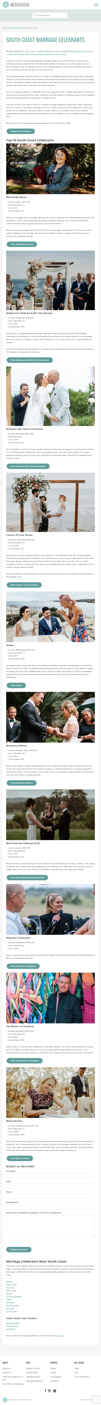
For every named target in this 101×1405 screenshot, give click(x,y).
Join (76, 1372)
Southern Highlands (44, 51)
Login (77, 1368)
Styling (53, 1372)
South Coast (32, 27)
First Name (10, 1171)
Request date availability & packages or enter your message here (33, 1213)
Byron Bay (88, 51)
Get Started (59, 1335)
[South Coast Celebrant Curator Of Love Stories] (50, 531)
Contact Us (7, 1372)
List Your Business (82, 1376)
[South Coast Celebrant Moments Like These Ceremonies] (50, 425)
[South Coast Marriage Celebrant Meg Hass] (50, 934)
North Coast (54, 54)
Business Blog (32, 1372)
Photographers (12, 1326)
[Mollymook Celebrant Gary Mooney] (50, 309)
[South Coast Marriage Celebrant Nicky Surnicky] (50, 1117)
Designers (54, 1381)
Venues (53, 1368)
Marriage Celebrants (17, 27)
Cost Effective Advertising (13, 1384)
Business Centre (33, 1368)
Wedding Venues (13, 1323)
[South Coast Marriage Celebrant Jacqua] (50, 641)
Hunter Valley (24, 54)
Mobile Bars (11, 1329)
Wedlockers (16, 4)
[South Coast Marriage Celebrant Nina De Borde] (50, 839)
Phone (8, 1192)
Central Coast (12, 54)
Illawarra (34, 54)
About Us (6, 1368)
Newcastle (43, 54)
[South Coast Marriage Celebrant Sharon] (50, 194)
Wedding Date (12, 1202)
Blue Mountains (76, 51)
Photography (55, 1376)
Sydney (56, 51)
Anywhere (65, 51)
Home (4, 27)
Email (8, 1181)
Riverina (63, 54)
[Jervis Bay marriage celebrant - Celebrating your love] (50, 742)
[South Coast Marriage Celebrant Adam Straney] (50, 1023)
